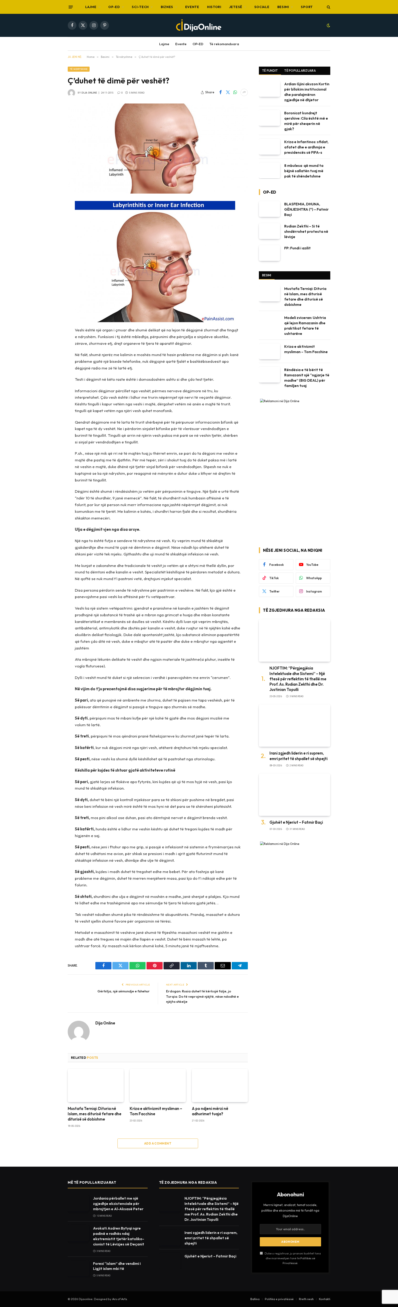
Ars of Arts (119, 1299)
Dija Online (89, 92)
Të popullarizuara (300, 70)
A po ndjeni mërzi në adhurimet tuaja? (210, 1111)
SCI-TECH (140, 7)
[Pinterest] (51, 275)
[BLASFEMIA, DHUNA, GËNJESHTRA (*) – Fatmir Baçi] (269, 209)
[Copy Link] (51, 263)
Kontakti (324, 1299)
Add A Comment (157, 1143)
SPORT (307, 7)
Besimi (283, 7)
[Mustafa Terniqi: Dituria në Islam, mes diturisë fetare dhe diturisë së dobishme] (96, 1085)
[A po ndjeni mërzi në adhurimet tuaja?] (220, 1085)
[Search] (328, 7)
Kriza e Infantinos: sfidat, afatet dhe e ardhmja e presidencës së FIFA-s (306, 147)
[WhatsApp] (51, 239)
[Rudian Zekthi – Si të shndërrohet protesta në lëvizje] (269, 231)
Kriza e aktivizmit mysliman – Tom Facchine (156, 1111)
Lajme (91, 7)
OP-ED (114, 7)
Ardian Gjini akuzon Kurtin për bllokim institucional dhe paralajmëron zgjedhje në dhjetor (306, 92)
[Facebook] (51, 216)
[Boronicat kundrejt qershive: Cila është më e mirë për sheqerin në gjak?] (269, 118)
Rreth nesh (306, 1299)
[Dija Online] (199, 25)
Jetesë (235, 7)
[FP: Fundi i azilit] (269, 253)
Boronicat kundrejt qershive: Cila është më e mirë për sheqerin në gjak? (306, 121)
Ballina (255, 1299)
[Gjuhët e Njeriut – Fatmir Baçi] (294, 794)
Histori (214, 7)
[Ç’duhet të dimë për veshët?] (158, 148)
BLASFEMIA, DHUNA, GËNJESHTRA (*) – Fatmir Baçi (306, 209)
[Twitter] (51, 228)
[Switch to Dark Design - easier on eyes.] (328, 25)
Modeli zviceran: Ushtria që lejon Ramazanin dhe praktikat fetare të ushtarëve (305, 325)
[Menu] (71, 7)
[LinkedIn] (51, 251)
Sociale (261, 7)
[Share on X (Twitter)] (227, 92)
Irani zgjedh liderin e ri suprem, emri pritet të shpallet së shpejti (298, 756)
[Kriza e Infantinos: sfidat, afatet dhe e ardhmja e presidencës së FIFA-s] (269, 147)
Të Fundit (270, 70)
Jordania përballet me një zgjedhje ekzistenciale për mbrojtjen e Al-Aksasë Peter (118, 1203)
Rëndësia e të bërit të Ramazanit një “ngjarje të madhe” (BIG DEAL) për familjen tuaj (306, 377)
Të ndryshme (79, 69)
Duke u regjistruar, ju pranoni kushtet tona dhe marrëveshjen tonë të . (292, 1258)
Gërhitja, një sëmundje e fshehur (123, 991)
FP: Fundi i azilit (297, 248)
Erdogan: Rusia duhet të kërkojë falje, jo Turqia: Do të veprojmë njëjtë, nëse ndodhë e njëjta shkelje (202, 996)
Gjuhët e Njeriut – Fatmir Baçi (296, 822)
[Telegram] (51, 298)
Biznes (167, 7)
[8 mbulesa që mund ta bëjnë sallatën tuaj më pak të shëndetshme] (269, 170)
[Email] (51, 286)
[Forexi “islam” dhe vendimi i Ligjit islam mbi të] (78, 1268)
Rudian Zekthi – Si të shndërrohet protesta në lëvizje (306, 231)
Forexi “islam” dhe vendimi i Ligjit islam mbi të (117, 1266)
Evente (192, 7)
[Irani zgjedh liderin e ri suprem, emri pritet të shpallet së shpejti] (294, 725)
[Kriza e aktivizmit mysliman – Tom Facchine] (158, 1085)
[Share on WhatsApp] (235, 92)
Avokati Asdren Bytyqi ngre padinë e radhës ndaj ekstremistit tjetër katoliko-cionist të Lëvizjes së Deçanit (118, 1236)
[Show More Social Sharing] (244, 92)
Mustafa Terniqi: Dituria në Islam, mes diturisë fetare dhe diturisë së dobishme (94, 1113)
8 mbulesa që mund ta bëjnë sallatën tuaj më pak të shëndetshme (303, 170)
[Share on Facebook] (220, 92)
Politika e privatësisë (279, 1299)
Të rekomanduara (224, 44)
